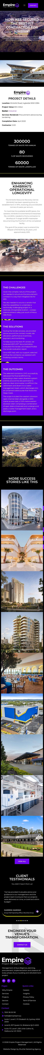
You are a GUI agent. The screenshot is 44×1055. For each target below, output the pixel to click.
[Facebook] (8, 981)
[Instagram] (13, 981)
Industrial (12, 111)
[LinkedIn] (4, 981)
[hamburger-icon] (24, 5)
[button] (4, 446)
